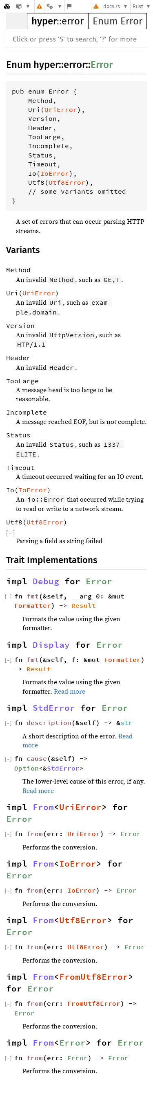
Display (51, 645)
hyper (44, 21)
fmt (33, 596)
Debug (46, 581)
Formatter (32, 605)
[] (10, 533)
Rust (138, 6)
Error (102, 64)
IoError (54, 173)
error (73, 21)
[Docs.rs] (7, 6)
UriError (60, 109)
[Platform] (54, 6)
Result (83, 605)
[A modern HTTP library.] (23, 6)
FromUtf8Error (93, 977)
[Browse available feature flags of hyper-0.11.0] (69, 6)
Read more (69, 692)
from (35, 834)
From (43, 807)
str (126, 722)
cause (37, 758)
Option (26, 768)
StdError (54, 708)
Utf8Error (67, 182)
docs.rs (111, 6)
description (49, 722)
